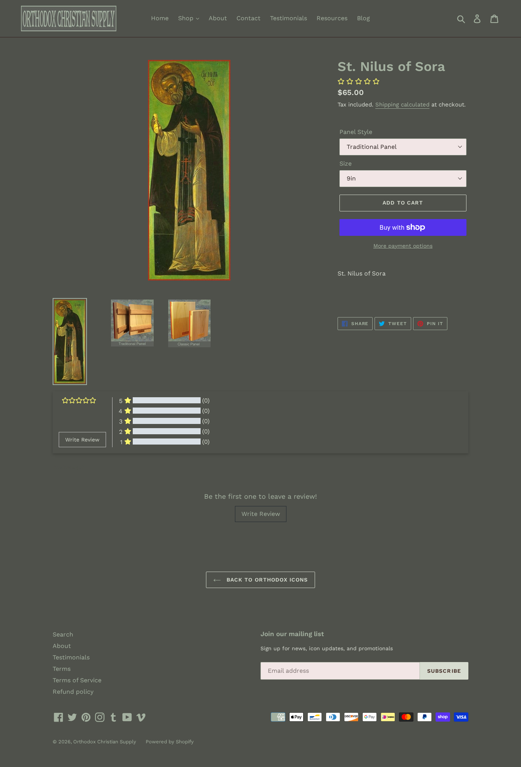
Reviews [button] (68, 467)
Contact (248, 18)
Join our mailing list (292, 634)
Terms (62, 668)
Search (63, 634)
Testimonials (288, 18)
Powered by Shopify (170, 741)
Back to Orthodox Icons (266, 580)
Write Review (260, 513)
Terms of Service (77, 680)
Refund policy (73, 691)
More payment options (403, 246)
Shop (186, 18)
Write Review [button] (82, 440)
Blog (363, 18)
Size (345, 163)
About (218, 18)
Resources (332, 18)
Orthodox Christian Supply (104, 741)
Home (160, 18)
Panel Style (355, 131)
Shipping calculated (402, 104)
